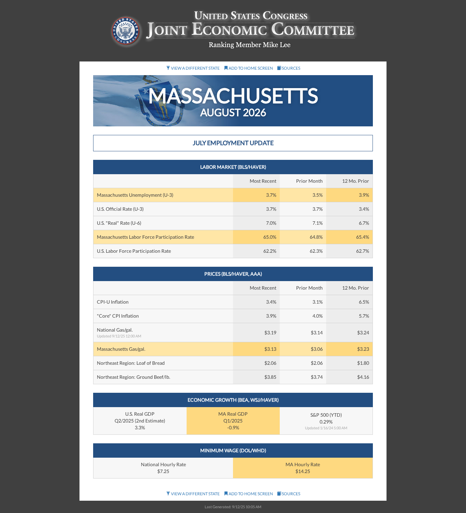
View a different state (195, 68)
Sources (290, 68)
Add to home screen (250, 68)
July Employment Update (233, 143)
